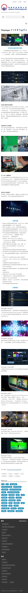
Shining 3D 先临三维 (7, 543)
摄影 (23, 503)
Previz (3, 492)
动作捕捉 (4, 497)
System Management (13, 492)
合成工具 (19, 497)
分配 (23, 495)
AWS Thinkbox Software (8, 565)
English (14, 1)
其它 (18, 495)
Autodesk (4, 562)
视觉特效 (18, 476)
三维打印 (4, 495)
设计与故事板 (5, 508)
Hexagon (4, 570)
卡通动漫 (11, 497)
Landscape (4, 489)
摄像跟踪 (16, 503)
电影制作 (4, 476)
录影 (19, 500)
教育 (22, 473)
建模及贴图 (12, 500)
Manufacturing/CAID (15, 489)
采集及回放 (11, 511)
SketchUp (4, 582)
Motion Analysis (6, 535)
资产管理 (21, 508)
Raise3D (4, 541)
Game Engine (17, 486)
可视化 (10, 473)
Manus (4, 532)
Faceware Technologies (8, 526)
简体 (25, 1)
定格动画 (4, 500)
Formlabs (4, 529)
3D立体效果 (13, 484)
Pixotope (4, 576)
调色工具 (13, 508)
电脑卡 (16, 505)
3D (7, 484)
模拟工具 (4, 505)
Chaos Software (6, 568)
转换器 (3, 511)
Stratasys (4, 546)
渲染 (10, 505)
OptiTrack (4, 538)
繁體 (20, 1)
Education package (6, 486)
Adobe (4, 559)
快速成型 (4, 503)
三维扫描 (11, 495)
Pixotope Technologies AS (14, 469)
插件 (10, 503)
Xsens (3, 552)
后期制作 (17, 473)
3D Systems (5, 524)
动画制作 (4, 473)
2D (3, 484)
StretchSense (5, 549)
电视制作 (11, 476)
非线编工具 (19, 511)
